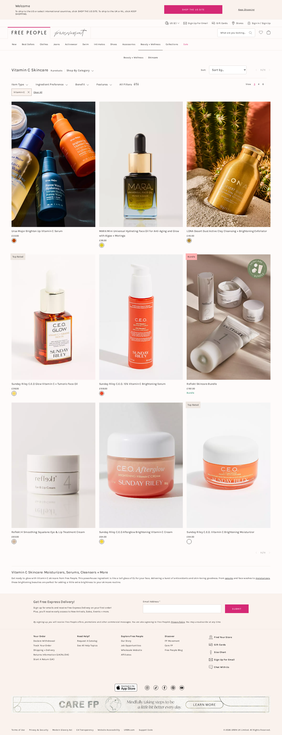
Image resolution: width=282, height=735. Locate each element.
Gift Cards (220, 644)
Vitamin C (19, 93)
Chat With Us (221, 667)
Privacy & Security (38, 730)
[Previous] (256, 70)
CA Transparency (84, 730)
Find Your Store (223, 637)
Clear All (38, 92)
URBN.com (129, 730)
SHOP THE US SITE (193, 9)
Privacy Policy (178, 622)
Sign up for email (224, 659)
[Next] (269, 70)
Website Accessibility (109, 730)
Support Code (146, 730)
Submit (236, 609)
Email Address (151, 601)
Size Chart (220, 652)
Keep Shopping (246, 9)
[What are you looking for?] (250, 33)
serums (229, 578)
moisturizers (263, 578)
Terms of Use (18, 730)
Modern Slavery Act (62, 730)
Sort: (203, 70)
